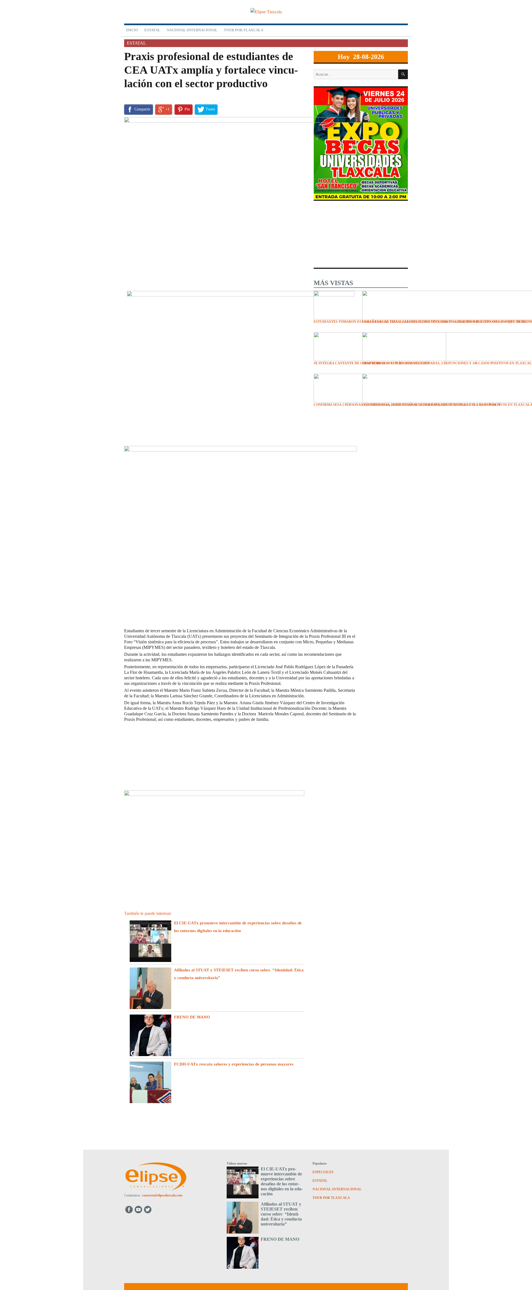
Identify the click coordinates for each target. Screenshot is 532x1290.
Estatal (152, 30)
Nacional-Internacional (192, 30)
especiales (323, 1172)
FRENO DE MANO (193, 1017)
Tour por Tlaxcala (243, 30)
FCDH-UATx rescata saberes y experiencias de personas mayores (233, 1064)
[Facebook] (129, 1209)
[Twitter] (148, 1209)
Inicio (132, 30)
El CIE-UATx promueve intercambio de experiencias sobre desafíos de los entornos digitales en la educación (282, 1181)
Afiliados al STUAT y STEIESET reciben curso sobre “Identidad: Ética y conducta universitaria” (281, 1214)
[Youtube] (139, 1209)
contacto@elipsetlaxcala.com (162, 1195)
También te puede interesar (147, 913)
